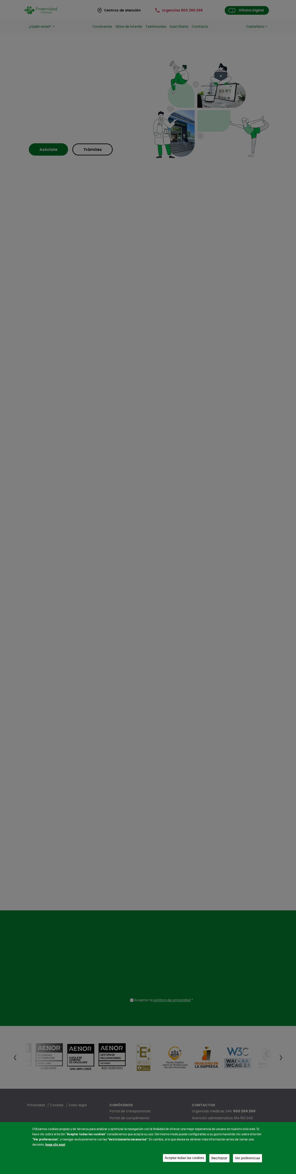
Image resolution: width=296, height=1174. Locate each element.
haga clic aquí (55, 1144)
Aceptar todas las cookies (184, 1158)
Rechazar (219, 1158)
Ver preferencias (247, 1158)
